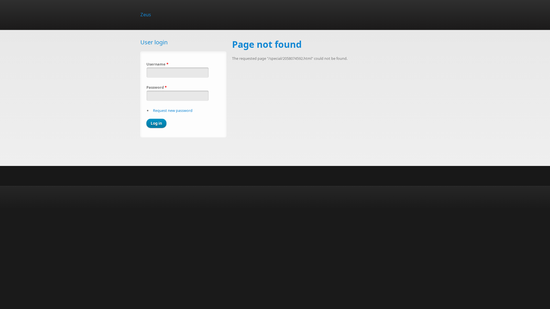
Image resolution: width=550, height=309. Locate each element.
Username (157, 64)
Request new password (172, 110)
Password (156, 87)
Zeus (145, 14)
